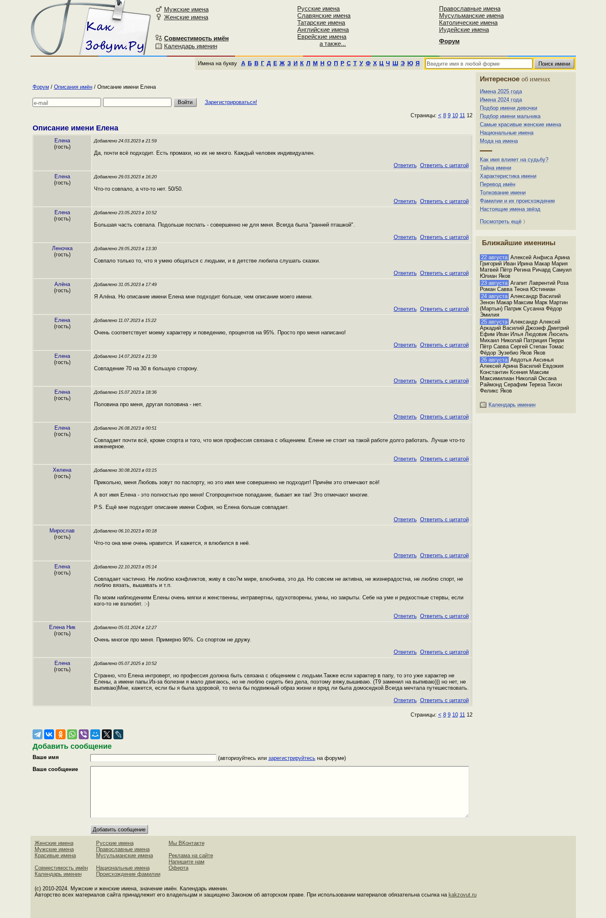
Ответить (405, 165)
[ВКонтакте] (49, 734)
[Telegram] (37, 734)
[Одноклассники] (61, 734)
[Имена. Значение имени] (92, 27)
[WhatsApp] (72, 734)
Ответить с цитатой (444, 165)
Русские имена (318, 8)
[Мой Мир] (95, 734)
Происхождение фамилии (128, 874)
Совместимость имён (61, 868)
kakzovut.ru (463, 895)
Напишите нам (186, 862)
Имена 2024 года (501, 100)
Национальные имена (506, 133)
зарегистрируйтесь (291, 758)
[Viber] (84, 734)
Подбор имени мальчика (510, 116)
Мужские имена (186, 9)
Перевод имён (497, 184)
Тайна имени (495, 168)
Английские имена (323, 29)
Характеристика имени (508, 176)
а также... (332, 43)
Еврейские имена (321, 36)
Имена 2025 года (501, 91)
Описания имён (73, 87)
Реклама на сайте (191, 855)
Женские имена (186, 17)
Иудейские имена (464, 29)
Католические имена (468, 22)
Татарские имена (321, 22)
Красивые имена (55, 855)
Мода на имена (499, 141)
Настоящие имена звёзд (510, 209)
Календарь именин (190, 46)
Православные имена (469, 8)
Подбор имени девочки (508, 108)
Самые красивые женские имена (520, 124)
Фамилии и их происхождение (517, 201)
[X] (107, 734)
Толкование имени (503, 192)
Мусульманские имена (471, 15)
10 (455, 115)
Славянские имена (323, 15)
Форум (41, 87)
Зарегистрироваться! (231, 102)
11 (462, 115)
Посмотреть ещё (500, 221)
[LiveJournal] (118, 734)
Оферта (178, 868)
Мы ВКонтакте (186, 843)
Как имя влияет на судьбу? (514, 159)
